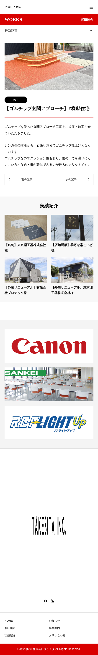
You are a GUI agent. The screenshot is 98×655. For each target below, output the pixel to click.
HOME (9, 620)
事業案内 (54, 628)
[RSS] (52, 601)
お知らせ (54, 620)
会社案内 (10, 628)
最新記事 (11, 30)
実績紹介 (10, 635)
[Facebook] (45, 601)
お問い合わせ (57, 635)
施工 (16, 100)
